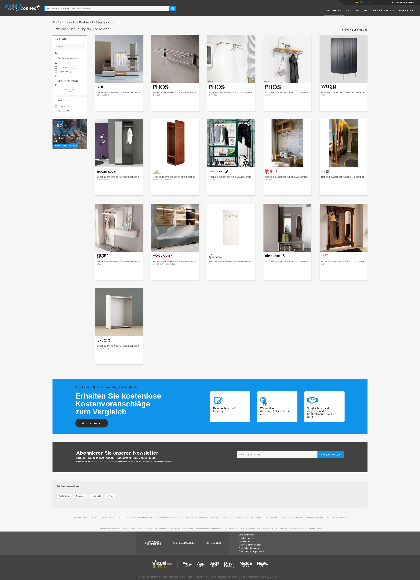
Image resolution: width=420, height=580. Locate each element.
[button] (69, 38)
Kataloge (352, 10)
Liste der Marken (246, 535)
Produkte (333, 10)
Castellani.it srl (66, 67)
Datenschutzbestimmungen (104, 461)
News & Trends (382, 10)
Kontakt (343, 40)
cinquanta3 (64, 71)
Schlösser (80, 496)
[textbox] (107, 8)
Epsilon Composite (68, 81)
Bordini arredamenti (68, 58)
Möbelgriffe (96, 496)
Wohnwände (65, 496)
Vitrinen (110, 496)
